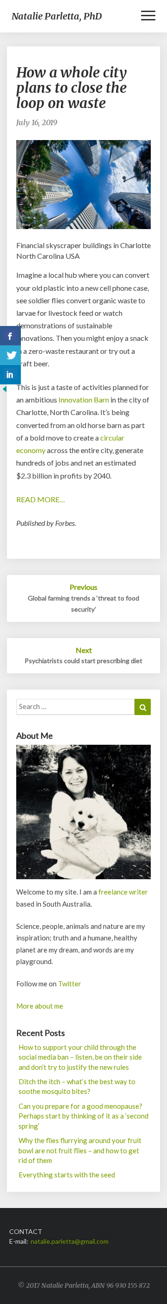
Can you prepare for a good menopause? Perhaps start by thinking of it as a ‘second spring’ (83, 1116)
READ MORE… (40, 499)
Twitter (69, 983)
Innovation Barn (83, 399)
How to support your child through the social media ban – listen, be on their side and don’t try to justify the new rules (80, 1057)
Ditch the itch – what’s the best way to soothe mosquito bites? (77, 1086)
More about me (39, 1006)
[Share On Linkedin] (10, 374)
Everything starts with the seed (67, 1174)
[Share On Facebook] (10, 335)
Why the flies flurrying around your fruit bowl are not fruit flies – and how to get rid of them (80, 1150)
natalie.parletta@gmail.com (70, 1241)
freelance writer (123, 892)
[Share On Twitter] (10, 355)
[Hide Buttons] (4, 391)
